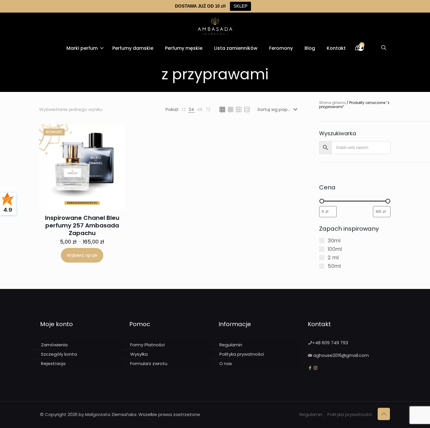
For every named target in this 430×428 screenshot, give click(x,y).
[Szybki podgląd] (116, 145)
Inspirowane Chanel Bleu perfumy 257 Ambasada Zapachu (82, 225)
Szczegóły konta (59, 354)
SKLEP (240, 6)
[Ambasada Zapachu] (215, 26)
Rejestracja (53, 363)
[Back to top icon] (384, 414)
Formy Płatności (147, 345)
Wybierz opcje (82, 255)
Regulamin (230, 345)
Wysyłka (139, 354)
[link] (183, 109)
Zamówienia (54, 345)
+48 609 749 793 (330, 343)
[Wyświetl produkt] (116, 132)
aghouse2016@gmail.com (341, 355)
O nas (225, 363)
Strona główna (332, 102)
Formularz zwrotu (148, 363)
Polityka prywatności (241, 354)
